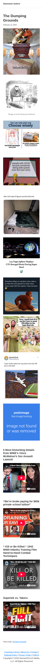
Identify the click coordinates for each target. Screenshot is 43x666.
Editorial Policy (10, 655)
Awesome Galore (11, 4)
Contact (34, 652)
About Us (25, 652)
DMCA (36, 655)
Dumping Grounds (19, 642)
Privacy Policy (25, 655)
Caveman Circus (11, 652)
